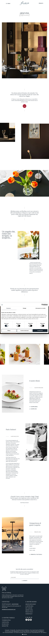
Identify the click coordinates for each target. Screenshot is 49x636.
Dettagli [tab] (24, 308)
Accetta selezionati (24, 330)
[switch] (18, 326)
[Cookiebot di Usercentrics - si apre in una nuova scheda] (42, 305)
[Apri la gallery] (24, 354)
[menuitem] (25, 617)
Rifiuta (9, 330)
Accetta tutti (40, 330)
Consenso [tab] (8, 308)
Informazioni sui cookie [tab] (40, 308)
